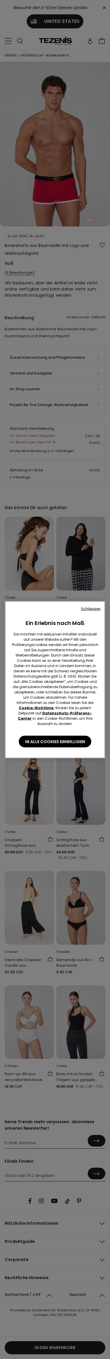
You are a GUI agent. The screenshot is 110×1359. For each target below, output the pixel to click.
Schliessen (91, 608)
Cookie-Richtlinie (36, 707)
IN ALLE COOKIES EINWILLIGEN (55, 741)
